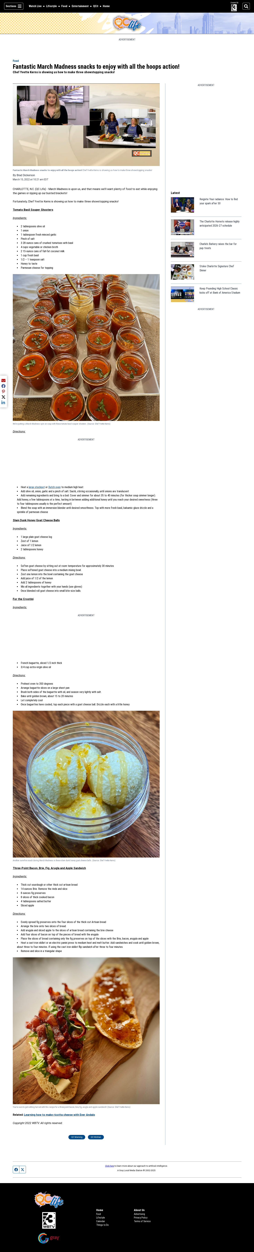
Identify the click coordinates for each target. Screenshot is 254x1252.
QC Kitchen (96, 1137)
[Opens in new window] (49, 1220)
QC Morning (76, 1137)
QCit (95, 6)
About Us (139, 1210)
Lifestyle (51, 6)
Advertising (139, 1214)
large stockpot (37, 487)
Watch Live (35, 6)
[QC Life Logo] (126, 23)
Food (64, 6)
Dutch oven (54, 487)
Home (106, 6)
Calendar (100, 1221)
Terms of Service (142, 1221)
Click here (109, 1166)
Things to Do (102, 1225)
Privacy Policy (140, 1217)
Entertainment (80, 6)
